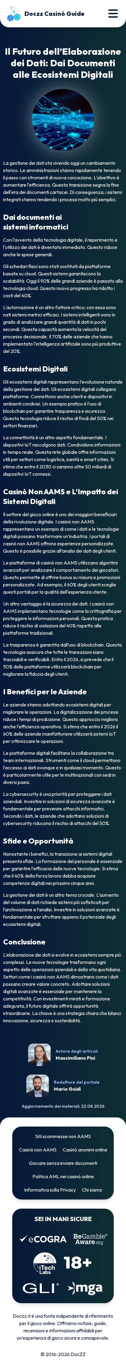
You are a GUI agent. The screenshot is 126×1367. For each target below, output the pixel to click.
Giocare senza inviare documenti (63, 1163)
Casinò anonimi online (85, 1150)
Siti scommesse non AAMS (63, 1136)
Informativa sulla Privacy (50, 1190)
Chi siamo (92, 1190)
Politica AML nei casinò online (63, 1176)
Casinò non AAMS (38, 1150)
